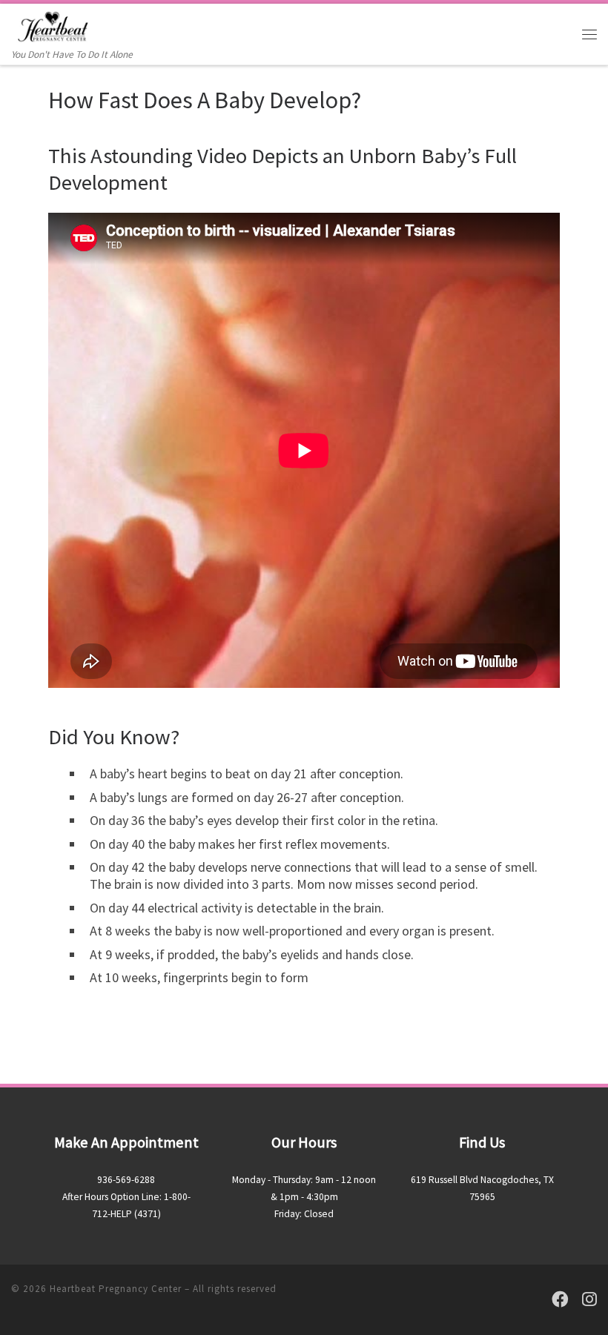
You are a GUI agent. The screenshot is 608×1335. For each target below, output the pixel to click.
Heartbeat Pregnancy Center (116, 1288)
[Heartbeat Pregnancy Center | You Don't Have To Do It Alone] (53, 25)
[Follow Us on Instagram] (589, 1300)
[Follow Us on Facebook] (560, 1300)
